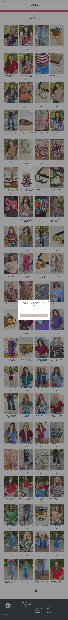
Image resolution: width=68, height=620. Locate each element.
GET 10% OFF (34, 315)
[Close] (48, 301)
